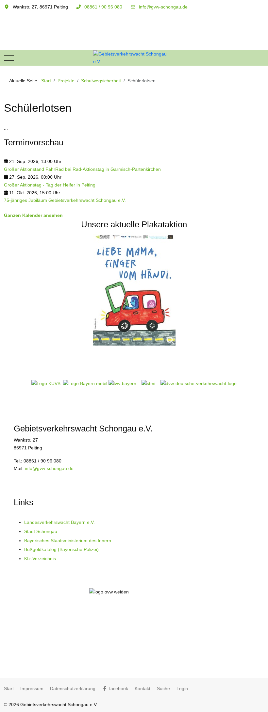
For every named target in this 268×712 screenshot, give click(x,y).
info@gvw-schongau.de (163, 6)
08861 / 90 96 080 (103, 6)
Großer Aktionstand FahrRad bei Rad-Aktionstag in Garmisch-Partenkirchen (82, 169)
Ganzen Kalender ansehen (33, 215)
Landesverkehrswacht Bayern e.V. (59, 522)
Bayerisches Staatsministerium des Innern (67, 540)
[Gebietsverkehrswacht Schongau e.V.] (134, 58)
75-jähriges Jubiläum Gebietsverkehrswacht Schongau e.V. (65, 200)
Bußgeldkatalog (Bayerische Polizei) (61, 549)
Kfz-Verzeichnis (40, 558)
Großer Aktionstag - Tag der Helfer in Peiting (49, 184)
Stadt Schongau (40, 531)
